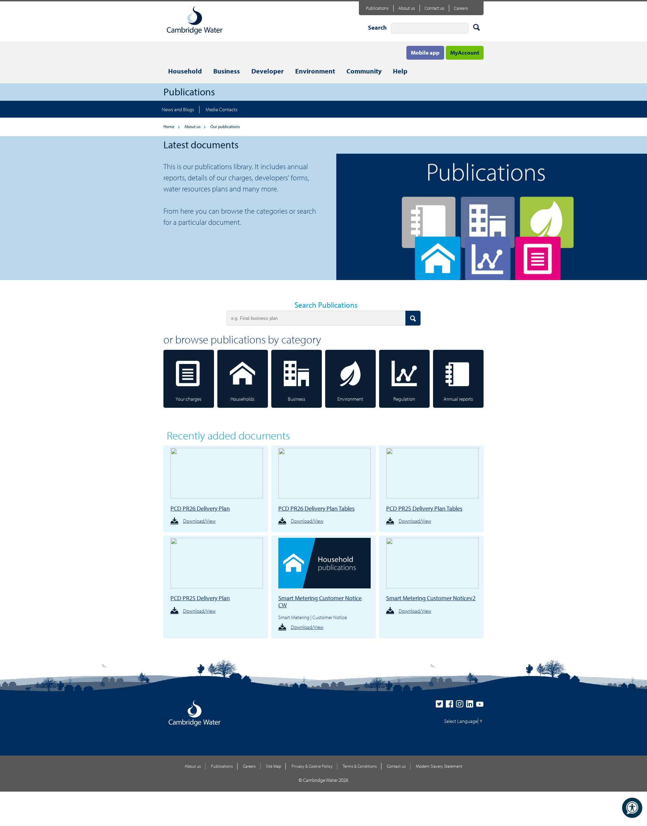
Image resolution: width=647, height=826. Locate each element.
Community (363, 71)
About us (406, 8)
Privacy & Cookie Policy (312, 766)
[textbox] (429, 28)
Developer (267, 71)
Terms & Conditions (360, 766)
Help (400, 71)
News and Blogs (178, 109)
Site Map (273, 766)
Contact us (434, 8)
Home (169, 126)
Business (226, 71)
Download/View (199, 521)
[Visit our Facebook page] (451, 705)
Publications (377, 8)
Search (377, 27)
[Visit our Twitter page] (441, 705)
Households (242, 399)
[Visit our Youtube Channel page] (480, 705)
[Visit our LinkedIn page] (471, 705)
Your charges (189, 399)
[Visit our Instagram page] (461, 705)
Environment (315, 71)
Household (185, 71)
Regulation (404, 399)
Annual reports (458, 399)
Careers (461, 8)
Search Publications (326, 305)
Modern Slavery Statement (439, 766)
